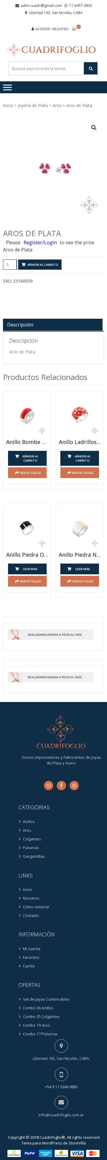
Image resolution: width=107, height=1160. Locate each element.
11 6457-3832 (80, 5)
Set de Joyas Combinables (46, 999)
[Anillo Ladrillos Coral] (80, 415)
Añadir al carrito (42, 264)
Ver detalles (30, 472)
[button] (94, 127)
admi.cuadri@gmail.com (41, 5)
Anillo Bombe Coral (27, 442)
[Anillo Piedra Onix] (27, 528)
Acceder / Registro (52, 29)
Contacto (31, 915)
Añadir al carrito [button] (30, 458)
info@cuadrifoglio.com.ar (61, 1115)
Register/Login (40, 242)
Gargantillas (34, 856)
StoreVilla (77, 1143)
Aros (57, 105)
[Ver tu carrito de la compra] (74, 29)
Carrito (29, 966)
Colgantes (32, 839)
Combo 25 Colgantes (41, 1016)
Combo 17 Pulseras (40, 1034)
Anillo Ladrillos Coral (80, 442)
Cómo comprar (36, 906)
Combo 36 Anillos (38, 1008)
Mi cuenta (31, 948)
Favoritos (31, 957)
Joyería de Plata (33, 105)
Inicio (8, 105)
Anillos (29, 821)
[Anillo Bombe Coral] (27, 415)
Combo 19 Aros (36, 1025)
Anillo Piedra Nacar (80, 555)
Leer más (30, 569)
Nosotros (31, 898)
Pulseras (31, 847)
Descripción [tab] (20, 324)
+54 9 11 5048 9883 (61, 1086)
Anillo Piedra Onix (27, 555)
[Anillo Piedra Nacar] (80, 528)
